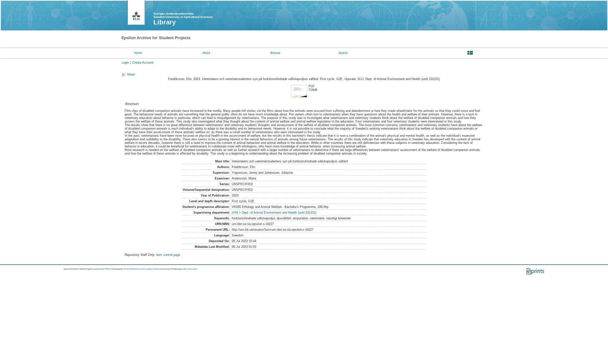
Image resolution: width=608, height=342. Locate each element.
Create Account (142, 62)
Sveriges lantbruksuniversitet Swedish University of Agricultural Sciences (183, 15)
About (206, 53)
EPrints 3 (108, 269)
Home (138, 53)
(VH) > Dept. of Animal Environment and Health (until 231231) (274, 212)
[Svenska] (470, 52)
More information (190, 269)
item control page (168, 255)
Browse (275, 53)
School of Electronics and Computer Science (141, 269)
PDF (312, 86)
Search (343, 53)
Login (125, 62)
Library (164, 22)
